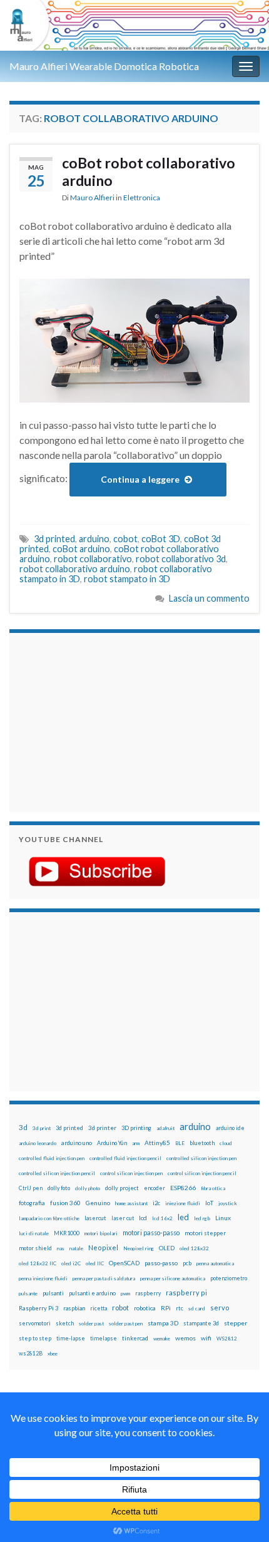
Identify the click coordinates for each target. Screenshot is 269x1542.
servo (219, 1307)
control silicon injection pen (131, 1173)
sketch (65, 1323)
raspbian (74, 1308)
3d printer (102, 1127)
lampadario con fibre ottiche (49, 1218)
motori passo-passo (151, 1232)
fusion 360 (65, 1202)
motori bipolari (101, 1233)
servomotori (35, 1323)
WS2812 (226, 1338)
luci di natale (34, 1233)
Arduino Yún (112, 1142)
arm (136, 1143)
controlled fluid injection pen (51, 1158)
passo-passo (161, 1263)
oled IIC (95, 1263)
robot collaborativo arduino (74, 568)
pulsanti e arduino (92, 1293)
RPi (166, 1308)
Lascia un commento (209, 598)
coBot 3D (160, 538)
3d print (42, 1128)
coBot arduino (81, 548)
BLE (180, 1143)
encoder (154, 1188)
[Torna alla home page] (134, 25)
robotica (145, 1308)
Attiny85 (157, 1142)
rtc (179, 1308)
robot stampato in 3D (127, 578)
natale (76, 1248)
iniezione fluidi (182, 1203)
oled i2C (71, 1263)
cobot (125, 538)
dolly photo (87, 1188)
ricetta (98, 1308)
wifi (206, 1338)
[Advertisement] (97, 720)
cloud (226, 1143)
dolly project (122, 1188)
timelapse (103, 1338)
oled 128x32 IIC (37, 1263)
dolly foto (59, 1188)
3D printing (136, 1127)
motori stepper (205, 1233)
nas (60, 1248)
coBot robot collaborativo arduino (148, 171)
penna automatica (215, 1263)
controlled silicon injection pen (201, 1158)
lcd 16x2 (162, 1218)
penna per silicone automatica (172, 1278)
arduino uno (76, 1142)
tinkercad (135, 1338)
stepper (235, 1323)
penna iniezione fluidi (43, 1278)
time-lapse (70, 1338)
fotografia (32, 1203)
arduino (94, 538)
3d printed (54, 538)
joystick (227, 1203)
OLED (167, 1248)
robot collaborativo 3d (181, 558)
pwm (125, 1293)
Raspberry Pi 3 (38, 1308)
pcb (187, 1263)
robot (120, 1307)
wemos (185, 1338)
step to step (35, 1338)
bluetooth (202, 1142)
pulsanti (53, 1293)
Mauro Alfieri (92, 197)
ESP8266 (183, 1187)
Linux (223, 1217)
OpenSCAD (124, 1263)
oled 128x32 (194, 1248)
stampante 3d (201, 1323)
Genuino (98, 1202)
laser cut (122, 1218)
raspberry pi (186, 1292)
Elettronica (141, 197)
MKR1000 (66, 1233)
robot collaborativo (93, 558)
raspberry (148, 1293)
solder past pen (126, 1323)
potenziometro (228, 1278)
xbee (53, 1353)
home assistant (131, 1203)
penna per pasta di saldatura (104, 1278)
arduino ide (230, 1128)
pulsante (28, 1293)
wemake (161, 1338)
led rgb (202, 1218)
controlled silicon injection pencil (57, 1173)
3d (23, 1127)
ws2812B (31, 1353)
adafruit (165, 1128)
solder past (91, 1323)
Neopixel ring (138, 1248)
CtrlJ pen (31, 1188)
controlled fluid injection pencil (125, 1158)
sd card (196, 1308)
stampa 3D (163, 1323)
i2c (156, 1203)
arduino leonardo (37, 1143)
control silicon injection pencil (202, 1173)
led (183, 1217)
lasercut (95, 1218)
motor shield (35, 1248)
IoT (209, 1203)
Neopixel (103, 1247)
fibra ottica (213, 1188)
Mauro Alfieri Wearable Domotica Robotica (104, 66)
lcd (143, 1217)
